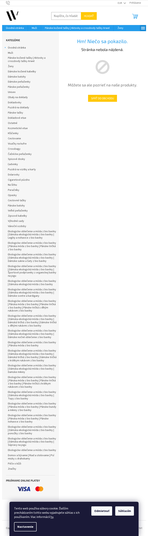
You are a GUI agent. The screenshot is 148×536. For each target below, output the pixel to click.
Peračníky (13, 190)
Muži (10, 53)
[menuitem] (15, 28)
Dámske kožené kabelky (22, 71)
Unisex (11, 92)
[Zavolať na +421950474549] (11, 3)
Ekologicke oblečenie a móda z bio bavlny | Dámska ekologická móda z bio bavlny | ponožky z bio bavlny (32, 430)
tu (51, 517)
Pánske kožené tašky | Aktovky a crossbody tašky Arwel (26, 59)
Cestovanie (14, 138)
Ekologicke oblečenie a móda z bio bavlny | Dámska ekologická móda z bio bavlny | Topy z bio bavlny (32, 395)
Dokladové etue (17, 118)
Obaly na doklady (18, 97)
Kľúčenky (13, 133)
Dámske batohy (17, 77)
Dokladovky (14, 102)
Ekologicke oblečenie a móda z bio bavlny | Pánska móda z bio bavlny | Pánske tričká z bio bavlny (32, 246)
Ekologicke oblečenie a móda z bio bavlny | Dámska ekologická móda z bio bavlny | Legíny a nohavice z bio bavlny (32, 235)
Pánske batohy (16, 206)
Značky (12, 469)
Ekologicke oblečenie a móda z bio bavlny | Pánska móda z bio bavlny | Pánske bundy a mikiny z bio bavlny (32, 407)
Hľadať (89, 16)
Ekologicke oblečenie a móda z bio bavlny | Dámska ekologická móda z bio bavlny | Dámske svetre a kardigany (32, 293)
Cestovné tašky (17, 200)
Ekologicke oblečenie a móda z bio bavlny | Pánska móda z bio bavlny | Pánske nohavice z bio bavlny (32, 418)
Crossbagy (14, 149)
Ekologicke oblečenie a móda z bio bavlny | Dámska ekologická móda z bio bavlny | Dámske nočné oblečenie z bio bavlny (32, 334)
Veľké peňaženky (18, 211)
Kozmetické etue (18, 128)
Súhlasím (124, 511)
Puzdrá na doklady (18, 107)
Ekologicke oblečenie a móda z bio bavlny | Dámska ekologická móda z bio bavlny (32, 282)
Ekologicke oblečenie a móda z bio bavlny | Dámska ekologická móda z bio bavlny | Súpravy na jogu (32, 442)
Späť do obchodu (102, 98)
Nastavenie (25, 527)
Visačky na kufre (17, 144)
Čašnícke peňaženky (20, 154)
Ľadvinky (13, 164)
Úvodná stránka (17, 48)
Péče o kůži (14, 464)
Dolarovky (13, 175)
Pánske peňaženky (18, 87)
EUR (120, 3)
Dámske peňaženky (19, 82)
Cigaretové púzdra (18, 180)
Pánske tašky (15, 113)
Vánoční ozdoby (17, 226)
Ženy (11, 66)
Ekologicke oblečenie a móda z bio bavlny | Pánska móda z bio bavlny (32, 344)
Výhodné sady (16, 221)
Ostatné (12, 123)
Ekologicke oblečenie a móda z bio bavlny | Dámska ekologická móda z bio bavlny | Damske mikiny (32, 369)
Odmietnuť (101, 511)
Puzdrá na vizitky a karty (22, 169)
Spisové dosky (16, 159)
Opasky (12, 195)
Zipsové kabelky (17, 216)
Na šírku (12, 185)
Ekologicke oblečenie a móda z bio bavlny (32, 450)
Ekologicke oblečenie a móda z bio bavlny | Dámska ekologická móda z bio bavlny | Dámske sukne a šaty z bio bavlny (32, 258)
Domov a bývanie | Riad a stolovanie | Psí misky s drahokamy (31, 457)
